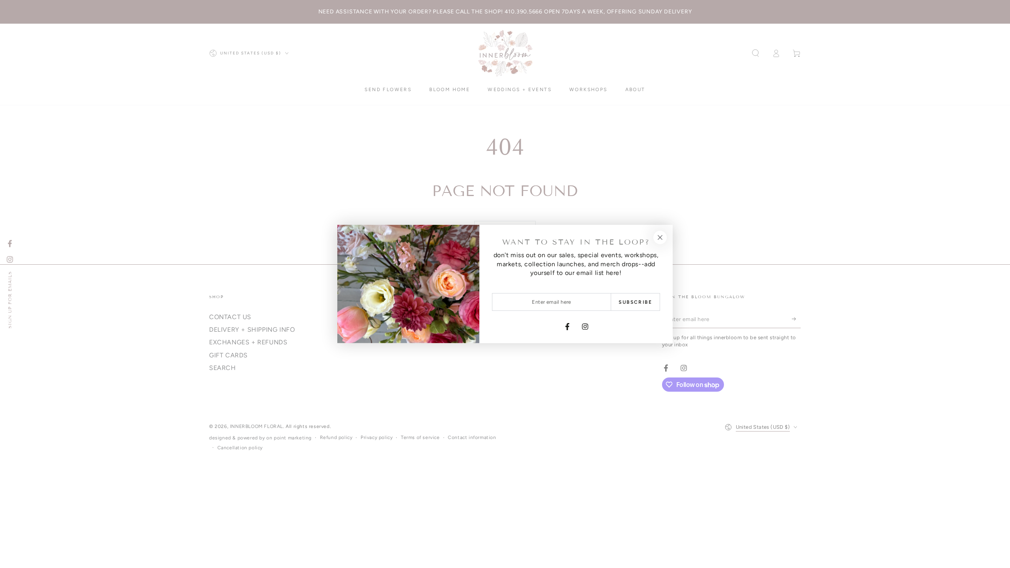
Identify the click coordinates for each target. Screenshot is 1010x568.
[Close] (660, 237)
